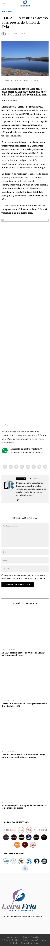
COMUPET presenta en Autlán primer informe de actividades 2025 (24, 704)
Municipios (7, 12)
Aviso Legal (12, 937)
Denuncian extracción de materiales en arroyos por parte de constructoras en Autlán (23, 755)
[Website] (17, 499)
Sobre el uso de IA (29, 943)
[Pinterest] (22, 467)
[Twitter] (16, 467)
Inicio (43, 940)
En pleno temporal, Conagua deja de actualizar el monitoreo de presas (24, 806)
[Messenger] (11, 467)
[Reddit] (39, 467)
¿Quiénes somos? (30, 940)
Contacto (14, 943)
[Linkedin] (28, 467)
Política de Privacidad (30, 937)
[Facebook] (5, 467)
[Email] (45, 467)
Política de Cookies (10, 940)
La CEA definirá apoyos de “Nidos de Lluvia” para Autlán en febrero (23, 654)
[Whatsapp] (33, 467)
